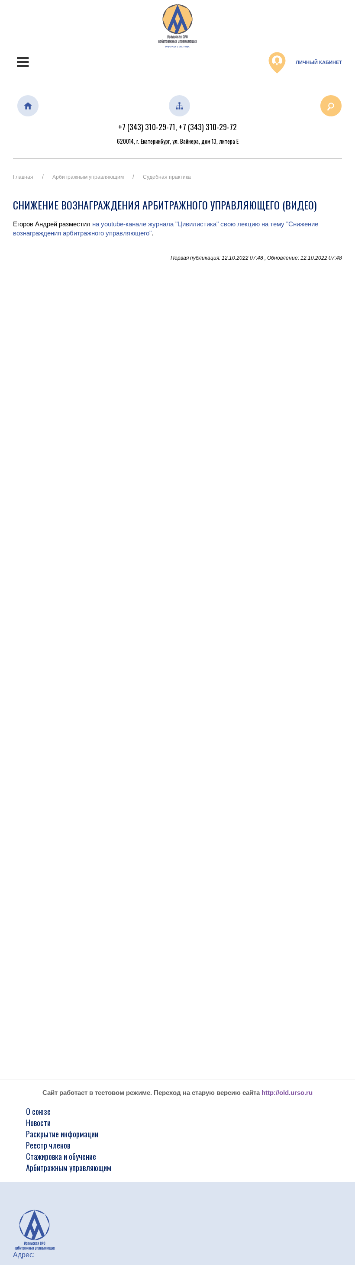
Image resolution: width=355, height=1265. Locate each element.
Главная (23, 177)
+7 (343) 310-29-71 (146, 126)
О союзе (38, 1111)
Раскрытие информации (62, 1133)
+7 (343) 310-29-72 (208, 126)
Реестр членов (48, 1145)
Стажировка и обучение (61, 1156)
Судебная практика (167, 177)
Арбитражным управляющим (88, 177)
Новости (38, 1122)
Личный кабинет (318, 62)
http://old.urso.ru (287, 1092)
